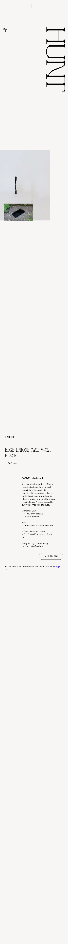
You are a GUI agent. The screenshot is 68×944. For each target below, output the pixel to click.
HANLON (10, 437)
